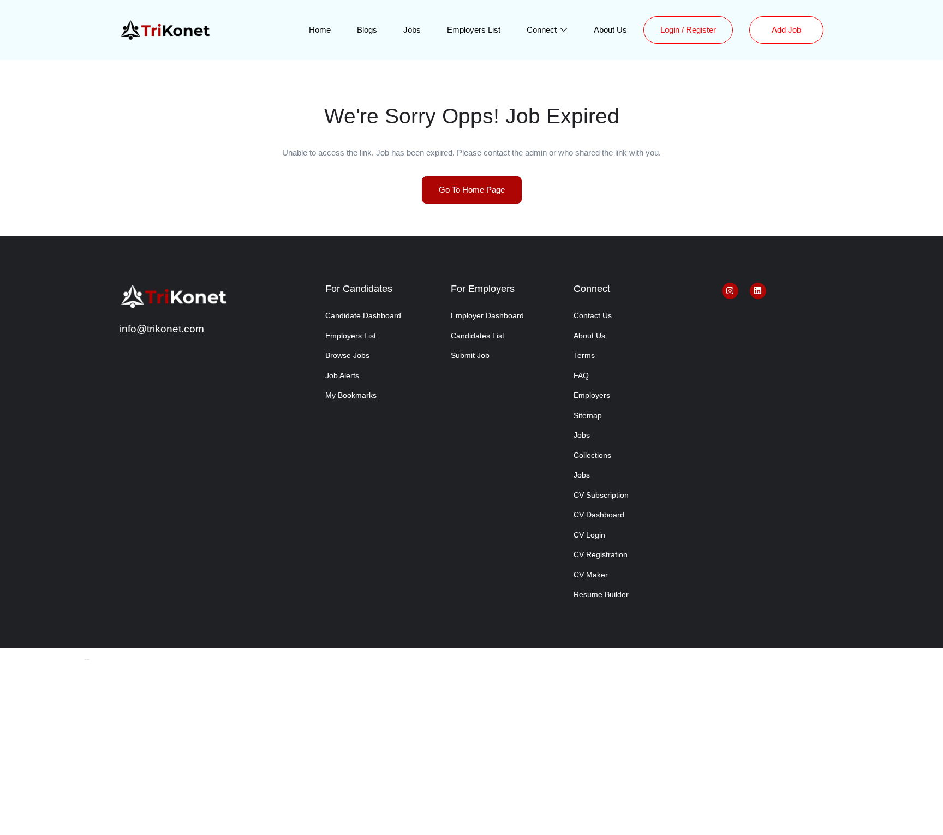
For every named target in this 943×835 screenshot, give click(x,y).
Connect (543, 29)
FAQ (581, 375)
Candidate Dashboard (363, 315)
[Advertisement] (471, 754)
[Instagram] (730, 291)
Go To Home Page (472, 189)
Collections (592, 455)
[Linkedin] (758, 291)
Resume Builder (601, 594)
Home (320, 29)
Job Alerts (342, 375)
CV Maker (591, 574)
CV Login (589, 534)
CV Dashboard (599, 514)
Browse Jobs (347, 355)
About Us (610, 29)
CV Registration (601, 554)
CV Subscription (601, 495)
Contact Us (593, 315)
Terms (584, 355)
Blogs (367, 29)
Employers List (473, 29)
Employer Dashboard (487, 315)
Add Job (786, 29)
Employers (592, 395)
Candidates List (477, 335)
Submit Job (470, 355)
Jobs (412, 29)
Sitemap (588, 415)
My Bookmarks (351, 395)
